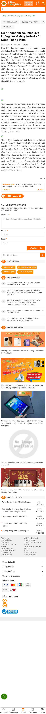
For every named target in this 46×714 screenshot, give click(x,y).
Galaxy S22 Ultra (6, 552)
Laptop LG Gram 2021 (31, 538)
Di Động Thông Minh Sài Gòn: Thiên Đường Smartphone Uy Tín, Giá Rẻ (22, 352)
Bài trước (6, 189)
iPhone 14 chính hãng (8, 550)
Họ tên (4, 230)
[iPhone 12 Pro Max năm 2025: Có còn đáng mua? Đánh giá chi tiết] (23, 445)
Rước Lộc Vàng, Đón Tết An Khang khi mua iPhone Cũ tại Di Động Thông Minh (22, 491)
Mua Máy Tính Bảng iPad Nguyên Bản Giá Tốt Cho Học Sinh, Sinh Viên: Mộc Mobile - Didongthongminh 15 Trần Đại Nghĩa (22, 423)
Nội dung (5, 214)
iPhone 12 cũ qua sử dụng (32, 542)
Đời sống (8, 27)
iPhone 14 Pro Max (30, 552)
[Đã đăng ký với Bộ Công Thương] (9, 612)
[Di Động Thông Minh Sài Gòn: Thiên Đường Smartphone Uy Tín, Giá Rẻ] (23, 340)
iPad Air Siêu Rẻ (6, 554)
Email (4, 239)
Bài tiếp (40, 189)
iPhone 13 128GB (29, 540)
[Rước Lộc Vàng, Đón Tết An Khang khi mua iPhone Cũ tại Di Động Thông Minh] (23, 478)
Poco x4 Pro (5, 538)
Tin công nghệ (10, 22)
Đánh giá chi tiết (30, 22)
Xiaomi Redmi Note (30, 554)
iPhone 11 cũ (5, 542)
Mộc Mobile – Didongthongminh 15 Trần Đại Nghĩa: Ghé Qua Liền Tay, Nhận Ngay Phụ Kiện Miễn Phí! (22, 386)
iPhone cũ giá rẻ (6, 540)
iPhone (26, 550)
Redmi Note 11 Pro (7, 548)
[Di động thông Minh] (11, 3)
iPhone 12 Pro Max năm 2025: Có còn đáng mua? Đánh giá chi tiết (22, 464)
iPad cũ (26, 544)
